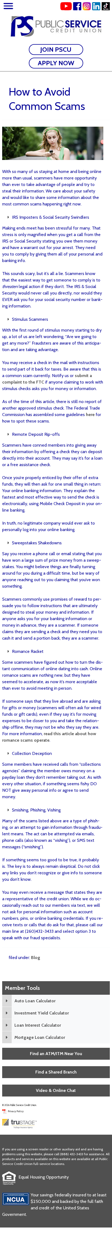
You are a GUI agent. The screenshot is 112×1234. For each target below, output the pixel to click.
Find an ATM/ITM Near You (56, 1053)
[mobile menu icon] (8, 7)
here (90, 414)
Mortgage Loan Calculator (39, 1037)
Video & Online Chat (56, 1090)
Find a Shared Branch (56, 1072)
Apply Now (56, 63)
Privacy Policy (16, 1111)
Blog (35, 957)
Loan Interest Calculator (37, 1025)
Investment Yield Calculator (41, 1013)
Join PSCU (55, 49)
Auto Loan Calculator (34, 1000)
